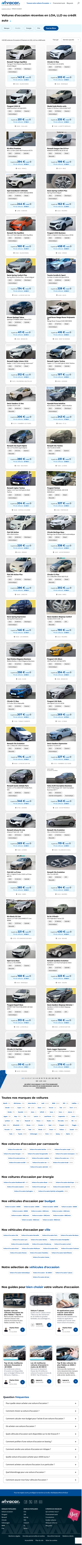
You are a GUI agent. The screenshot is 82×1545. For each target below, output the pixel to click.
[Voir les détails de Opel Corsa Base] (20, 964)
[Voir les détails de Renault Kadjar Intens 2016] (20, 364)
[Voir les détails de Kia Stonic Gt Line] (20, 920)
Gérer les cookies (50, 1540)
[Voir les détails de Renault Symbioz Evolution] (61, 964)
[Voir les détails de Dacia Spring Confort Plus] (61, 193)
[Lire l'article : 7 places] (49, 1325)
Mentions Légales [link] (14, 1536)
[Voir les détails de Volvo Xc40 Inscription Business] (61, 789)
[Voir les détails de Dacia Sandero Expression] (61, 746)
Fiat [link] (2, 1528)
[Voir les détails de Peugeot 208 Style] (61, 704)
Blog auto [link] (48, 1526)
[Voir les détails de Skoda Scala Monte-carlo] (61, 108)
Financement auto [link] (51, 1514)
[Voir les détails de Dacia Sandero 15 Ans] (20, 406)
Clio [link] (24, 1512)
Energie (28, 28)
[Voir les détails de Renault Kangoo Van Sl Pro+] (61, 151)
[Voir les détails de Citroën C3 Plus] (61, 577)
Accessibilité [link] (28, 1540)
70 (44, 1078)
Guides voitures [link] (50, 1520)
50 (42, 1078)
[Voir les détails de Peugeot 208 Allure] (61, 661)
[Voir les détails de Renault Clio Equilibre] (20, 235)
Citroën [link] (3, 1520)
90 (46, 1078)
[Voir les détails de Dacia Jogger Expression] (61, 1052)
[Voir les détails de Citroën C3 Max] (61, 65)
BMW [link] (2, 1526)
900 (37, 1081)
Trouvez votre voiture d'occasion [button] (38, 3)
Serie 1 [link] (25, 1528)
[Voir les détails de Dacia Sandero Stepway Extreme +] (61, 1008)
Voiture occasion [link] (6, 1512)
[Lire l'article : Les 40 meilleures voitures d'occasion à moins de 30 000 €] (49, 1381)
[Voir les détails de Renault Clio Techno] (61, 448)
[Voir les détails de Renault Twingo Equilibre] (20, 65)
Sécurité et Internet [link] (52, 1536)
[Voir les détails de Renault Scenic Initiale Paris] (20, 789)
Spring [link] (25, 1517)
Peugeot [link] (3, 1514)
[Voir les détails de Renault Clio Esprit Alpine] (20, 448)
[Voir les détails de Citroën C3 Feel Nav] (20, 1052)
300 (52, 1078)
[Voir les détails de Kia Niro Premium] (20, 151)
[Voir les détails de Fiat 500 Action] (20, 535)
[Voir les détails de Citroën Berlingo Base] (61, 535)
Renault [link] (3, 1517)
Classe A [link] (25, 1523)
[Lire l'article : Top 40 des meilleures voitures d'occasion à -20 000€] (22, 1382)
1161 (44, 1081)
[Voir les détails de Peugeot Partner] (61, 491)
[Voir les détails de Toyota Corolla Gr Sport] (61, 278)
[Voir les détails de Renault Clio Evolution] (20, 746)
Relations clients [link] (67, 1536)
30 (39, 1078)
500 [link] (24, 1520)
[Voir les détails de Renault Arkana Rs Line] (20, 832)
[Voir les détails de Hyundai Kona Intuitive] (61, 406)
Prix (38, 28)
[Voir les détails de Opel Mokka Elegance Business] (20, 661)
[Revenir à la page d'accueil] (11, 3)
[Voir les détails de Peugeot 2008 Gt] (20, 108)
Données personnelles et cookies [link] (33, 1536)
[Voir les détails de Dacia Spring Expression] (20, 619)
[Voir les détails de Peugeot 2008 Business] (61, 235)
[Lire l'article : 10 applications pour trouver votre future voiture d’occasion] (75, 1330)
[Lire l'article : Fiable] (22, 1330)
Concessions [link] (49, 1517)
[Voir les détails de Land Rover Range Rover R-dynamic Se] (61, 321)
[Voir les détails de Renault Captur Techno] (61, 364)
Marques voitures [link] (51, 1523)
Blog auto (70, 3)
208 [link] (24, 1514)
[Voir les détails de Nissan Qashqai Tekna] (20, 321)
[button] (78, 3)
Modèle (17, 28)
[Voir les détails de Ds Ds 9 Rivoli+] (61, 920)
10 (37, 1078)
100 (49, 1078)
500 (56, 1078)
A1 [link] (24, 1526)
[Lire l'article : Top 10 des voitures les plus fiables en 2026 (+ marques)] (75, 1381)
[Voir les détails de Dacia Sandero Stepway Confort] (61, 619)
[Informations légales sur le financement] (30, 77)
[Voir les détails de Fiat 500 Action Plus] (20, 577)
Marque (6, 28)
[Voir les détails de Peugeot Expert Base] (20, 1008)
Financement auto (59, 3)
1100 (40, 1081)
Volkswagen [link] (5, 1523)
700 (59, 1078)
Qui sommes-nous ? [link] (51, 1512)
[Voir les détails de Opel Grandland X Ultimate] (20, 193)
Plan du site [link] (39, 1540)
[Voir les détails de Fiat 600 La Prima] (20, 875)
